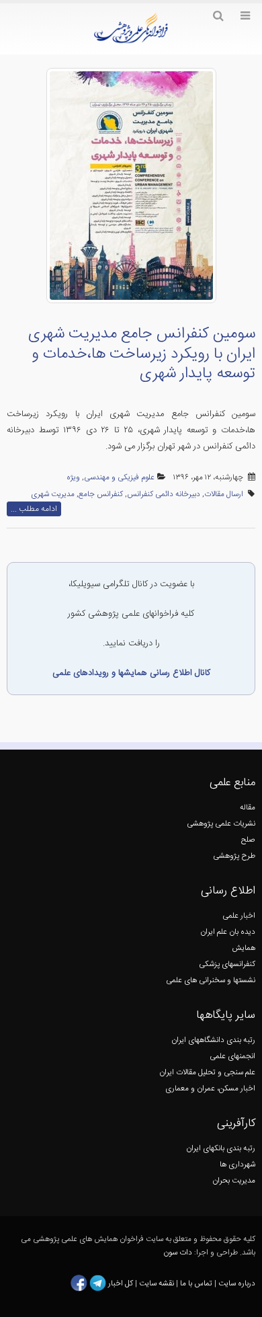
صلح (248, 840)
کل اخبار (120, 1283)
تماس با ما (195, 1283)
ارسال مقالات (223, 494)
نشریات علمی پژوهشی (221, 823)
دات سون (177, 1252)
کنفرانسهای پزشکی (227, 964)
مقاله (247, 807)
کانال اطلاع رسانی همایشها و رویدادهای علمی (131, 673)
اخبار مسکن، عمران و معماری (210, 1088)
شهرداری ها (237, 1164)
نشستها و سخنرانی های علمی (210, 980)
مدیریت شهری (53, 494)
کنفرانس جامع (101, 494)
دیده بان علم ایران (227, 932)
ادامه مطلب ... (34, 509)
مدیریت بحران (233, 1180)
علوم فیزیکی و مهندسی (119, 477)
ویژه (73, 477)
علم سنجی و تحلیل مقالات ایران (207, 1072)
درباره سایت (236, 1283)
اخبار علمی (238, 916)
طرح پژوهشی (234, 856)
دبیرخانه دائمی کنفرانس (163, 494)
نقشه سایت (157, 1283)
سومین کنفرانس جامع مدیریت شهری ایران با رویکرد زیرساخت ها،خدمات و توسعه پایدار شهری (141, 354)
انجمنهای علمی (232, 1056)
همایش (243, 948)
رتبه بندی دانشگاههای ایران (213, 1040)
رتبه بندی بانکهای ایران (220, 1148)
